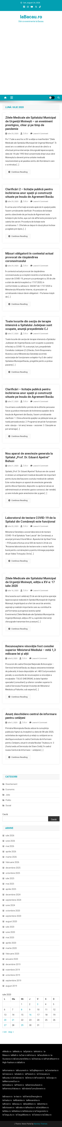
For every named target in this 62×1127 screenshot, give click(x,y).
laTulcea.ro (37, 1115)
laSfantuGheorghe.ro (32, 1096)
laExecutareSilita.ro (22, 1059)
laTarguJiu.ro (9, 1115)
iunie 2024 (10, 905)
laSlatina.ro (17, 1111)
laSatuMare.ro (42, 1107)
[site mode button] (52, 97)
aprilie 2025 (11, 889)
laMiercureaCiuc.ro (10, 1081)
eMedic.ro (6, 1051)
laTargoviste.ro (41, 1111)
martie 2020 (11, 948)
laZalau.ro (46, 1115)
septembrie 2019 (13, 980)
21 (13, 1020)
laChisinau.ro (37, 1059)
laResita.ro (30, 1107)
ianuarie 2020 (12, 959)
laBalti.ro (21, 1062)
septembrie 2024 (13, 900)
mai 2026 (10, 846)
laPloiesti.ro (30, 1074)
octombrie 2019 (13, 975)
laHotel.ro (38, 1051)
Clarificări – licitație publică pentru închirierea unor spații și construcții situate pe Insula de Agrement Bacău (29, 393)
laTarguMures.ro (23, 1115)
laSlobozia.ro (28, 1111)
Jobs (8, 795)
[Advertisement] (31, 62)
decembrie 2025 (13, 868)
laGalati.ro (19, 1074)
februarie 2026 (12, 862)
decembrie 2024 (13, 894)
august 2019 (11, 986)
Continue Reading (19, 172)
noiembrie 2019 (13, 970)
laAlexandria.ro (33, 1100)
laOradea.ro (7, 1085)
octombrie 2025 (13, 873)
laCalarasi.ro (18, 1078)
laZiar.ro (23, 1055)
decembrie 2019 (13, 964)
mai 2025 (10, 884)
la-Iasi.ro (17, 1096)
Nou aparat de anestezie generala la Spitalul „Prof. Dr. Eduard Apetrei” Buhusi (29, 457)
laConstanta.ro (52, 1070)
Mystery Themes (40, 1124)
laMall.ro (14, 1055)
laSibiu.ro (6, 1111)
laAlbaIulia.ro (19, 1100)
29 (22, 1025)
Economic (10, 789)
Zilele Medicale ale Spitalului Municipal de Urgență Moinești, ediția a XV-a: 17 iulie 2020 (30, 582)
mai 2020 (10, 937)
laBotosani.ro (8, 1107)
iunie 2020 (10, 932)
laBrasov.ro (7, 1096)
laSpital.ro (27, 1051)
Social (8, 805)
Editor (25, 133)
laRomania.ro (8, 1070)
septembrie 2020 (13, 916)
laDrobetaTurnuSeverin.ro (33, 1088)
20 (5, 1020)
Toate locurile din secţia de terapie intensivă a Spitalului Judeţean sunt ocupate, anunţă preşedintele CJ (28, 325)
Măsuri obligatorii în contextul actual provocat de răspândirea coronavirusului (29, 257)
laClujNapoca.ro (37, 1070)
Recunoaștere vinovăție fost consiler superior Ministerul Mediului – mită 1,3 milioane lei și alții (30, 649)
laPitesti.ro (19, 1085)
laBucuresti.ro (22, 1070)
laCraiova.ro (7, 1074)
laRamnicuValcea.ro (11, 1088)
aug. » (11, 1032)
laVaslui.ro (7, 1100)
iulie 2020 (10, 927)
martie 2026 (11, 857)
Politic (8, 800)
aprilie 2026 (11, 851)
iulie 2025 (10, 878)
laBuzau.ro (7, 1078)
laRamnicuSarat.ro (33, 1085)
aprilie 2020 (11, 943)
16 (30, 1015)
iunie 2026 (10, 841)
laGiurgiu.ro (51, 1078)
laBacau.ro (31, 16)
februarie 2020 (12, 954)
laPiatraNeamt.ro (51, 1059)
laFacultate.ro (43, 1055)
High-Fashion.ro (9, 1062)
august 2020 (11, 921)
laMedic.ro (17, 1051)
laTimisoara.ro (43, 1074)
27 (5, 1025)
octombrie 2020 (13, 910)
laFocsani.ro (39, 1078)
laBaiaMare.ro (29, 1104)
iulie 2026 (10, 835)
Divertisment (11, 784)
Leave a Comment (40, 133)
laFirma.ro (31, 1055)
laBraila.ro (20, 1107)
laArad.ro (6, 1104)
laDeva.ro (29, 1078)
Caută (5, 814)
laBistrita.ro (42, 1104)
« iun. (4, 1032)
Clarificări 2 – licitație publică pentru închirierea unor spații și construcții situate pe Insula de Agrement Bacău (29, 192)
